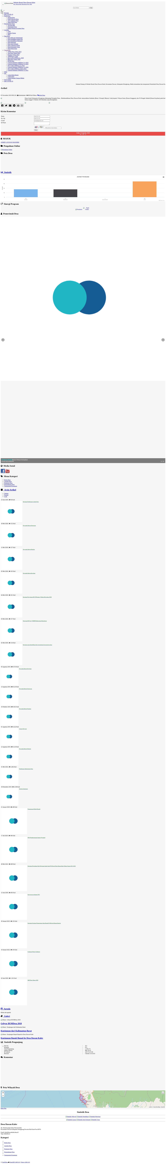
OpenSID (163, 1107)
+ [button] (3, 1093)
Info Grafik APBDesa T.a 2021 (16, 65)
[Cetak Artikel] (18, 106)
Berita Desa (42, 95)
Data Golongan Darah (14, 45)
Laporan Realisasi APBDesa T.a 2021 (18, 70)
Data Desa (7, 36)
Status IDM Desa (12, 22)
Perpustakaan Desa (9, 484)
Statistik (7, 172)
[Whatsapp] (22, 106)
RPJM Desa (11, 61)
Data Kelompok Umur (14, 47)
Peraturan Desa (8, 483)
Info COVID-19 (8, 14)
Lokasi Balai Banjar (13, 75)
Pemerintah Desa (12, 27)
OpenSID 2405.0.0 (15, 1162)
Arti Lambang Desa (13, 20)
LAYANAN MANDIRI (12, 142)
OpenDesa (5, 1162)
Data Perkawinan (12, 48)
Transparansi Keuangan (10, 486)
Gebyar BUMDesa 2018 (11, 1023)
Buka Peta (3, 1108)
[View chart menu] (163, 177)
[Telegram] (14, 106)
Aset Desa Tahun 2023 (14, 53)
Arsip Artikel (9, 490)
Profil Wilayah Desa (13, 19)
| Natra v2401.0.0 (25, 1162)
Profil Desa (7, 16)
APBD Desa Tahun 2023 (14, 51)
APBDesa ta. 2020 (13, 56)
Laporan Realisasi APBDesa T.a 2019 (18, 62)
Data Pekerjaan (12, 42)
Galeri (6, 1016)
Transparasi (7, 50)
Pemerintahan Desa (9, 24)
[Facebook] (2, 106)
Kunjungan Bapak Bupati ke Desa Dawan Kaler (22, 1038)
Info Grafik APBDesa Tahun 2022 (17, 69)
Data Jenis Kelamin (13, 44)
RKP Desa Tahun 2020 (14, 59)
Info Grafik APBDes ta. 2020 (16, 58)
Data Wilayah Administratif (15, 37)
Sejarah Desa (11, 17)
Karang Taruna (12, 33)
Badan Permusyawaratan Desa (16, 28)
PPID (5, 72)
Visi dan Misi (11, 25)
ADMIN (3, 142)
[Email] (10, 106)
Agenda (6, 1009)
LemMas (6, 30)
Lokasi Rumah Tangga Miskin (16, 78)
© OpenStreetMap (156, 1107)
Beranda (6, 13)
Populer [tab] (6, 495)
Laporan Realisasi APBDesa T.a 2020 (18, 67)
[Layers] (163, 1092)
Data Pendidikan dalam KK (15, 39)
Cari (91, 7)
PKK (9, 34)
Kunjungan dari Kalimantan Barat (16, 1031)
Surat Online (7, 79)
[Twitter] (6, 106)
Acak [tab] (5, 496)
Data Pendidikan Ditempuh (15, 41)
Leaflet (150, 1107)
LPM (9, 31)
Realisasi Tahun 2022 (13, 55)
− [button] (3, 1095)
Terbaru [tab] (6, 493)
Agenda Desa (8, 481)
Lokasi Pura (11, 76)
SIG (5, 73)
